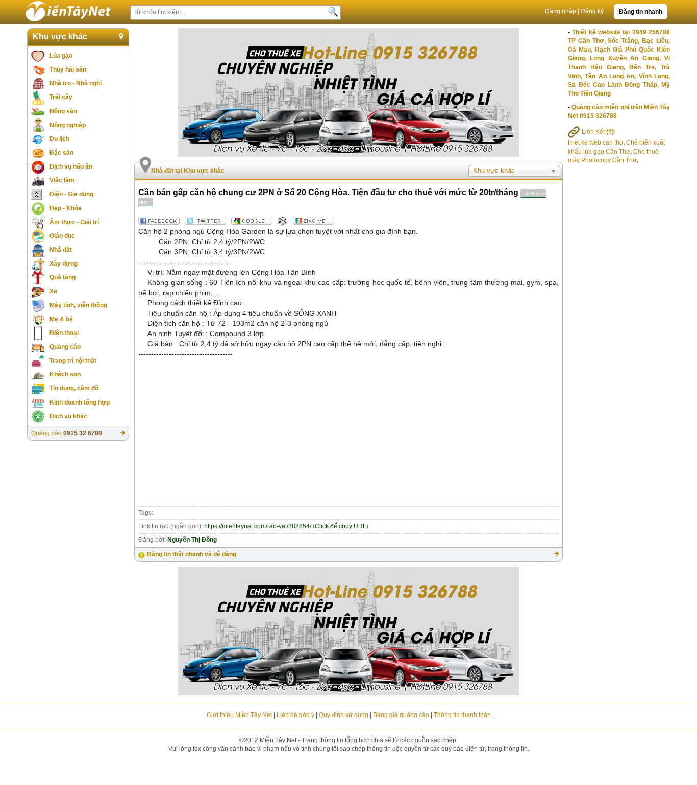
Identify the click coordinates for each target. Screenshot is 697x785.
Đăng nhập (560, 11)
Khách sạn (65, 374)
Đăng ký (592, 11)
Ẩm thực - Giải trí (74, 222)
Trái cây (60, 97)
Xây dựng (63, 263)
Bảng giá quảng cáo (401, 715)
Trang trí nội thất (72, 360)
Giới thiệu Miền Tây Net (239, 715)
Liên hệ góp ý (295, 715)
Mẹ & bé (61, 319)
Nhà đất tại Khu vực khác (188, 170)
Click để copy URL (340, 526)
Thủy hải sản (67, 69)
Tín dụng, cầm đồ (73, 388)
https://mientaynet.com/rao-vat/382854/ (257, 526)
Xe (53, 291)
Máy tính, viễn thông (78, 305)
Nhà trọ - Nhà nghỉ (75, 83)
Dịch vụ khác (68, 416)
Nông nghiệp (67, 125)
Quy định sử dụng (343, 715)
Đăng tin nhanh (640, 11)
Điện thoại (64, 333)
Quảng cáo (65, 346)
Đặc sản (61, 152)
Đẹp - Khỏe (65, 208)
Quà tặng (62, 277)
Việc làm (61, 180)
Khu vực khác (60, 36)
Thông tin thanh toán (462, 715)
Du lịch (59, 138)
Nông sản (63, 111)
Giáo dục (62, 236)
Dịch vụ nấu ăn (70, 166)
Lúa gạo (60, 55)
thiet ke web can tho (595, 142)
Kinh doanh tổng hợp (79, 402)
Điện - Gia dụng (71, 194)
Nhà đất (60, 249)
